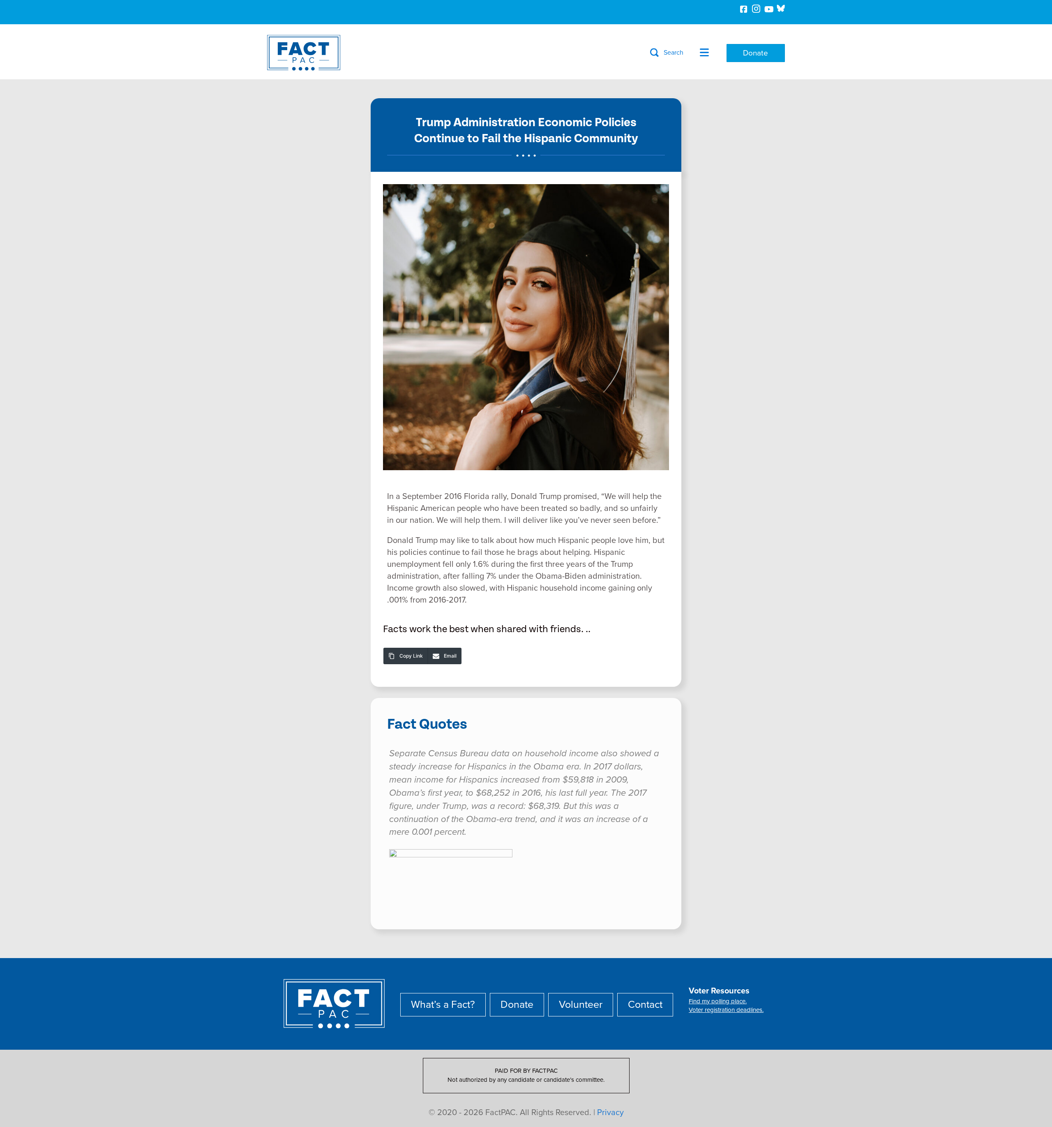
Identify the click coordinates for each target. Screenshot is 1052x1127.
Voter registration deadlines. (726, 1010)
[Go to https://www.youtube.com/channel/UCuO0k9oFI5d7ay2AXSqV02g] (768, 10)
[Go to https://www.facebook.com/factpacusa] (744, 10)
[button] (666, 53)
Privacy (610, 1113)
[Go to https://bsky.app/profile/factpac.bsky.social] (781, 8)
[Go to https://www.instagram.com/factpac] (756, 10)
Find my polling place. (718, 1001)
